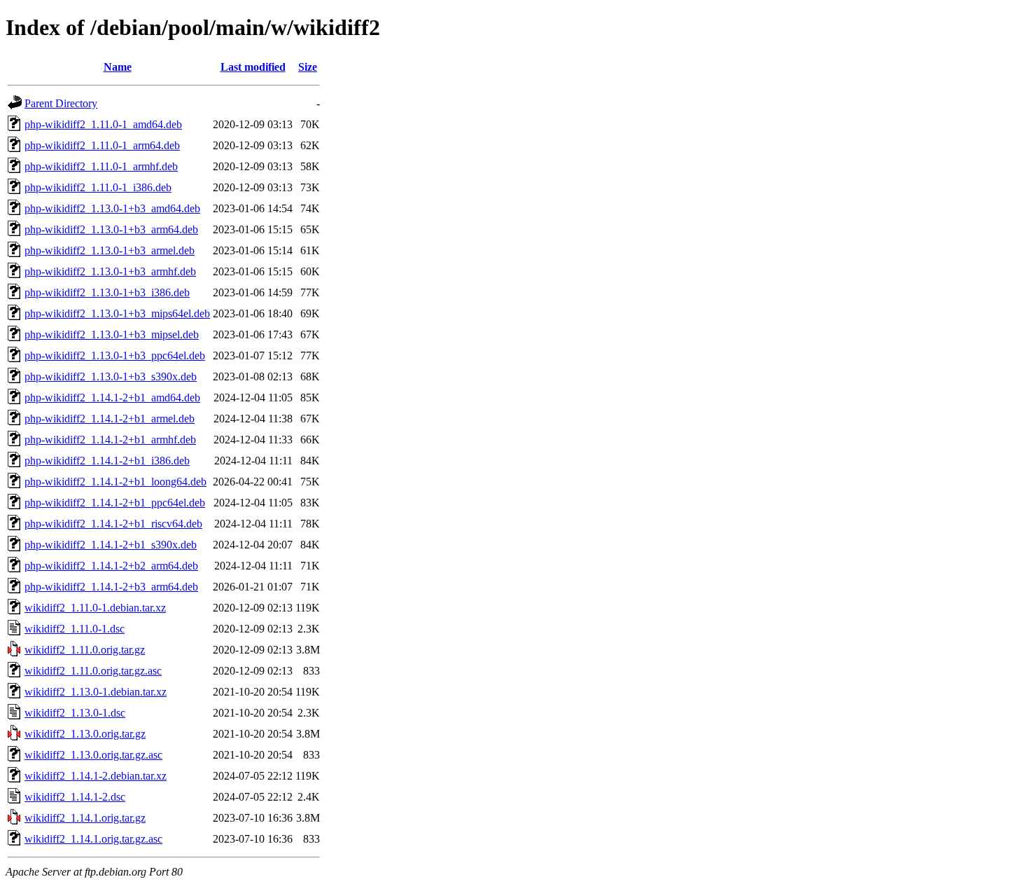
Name (118, 67)
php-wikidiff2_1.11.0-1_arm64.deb (102, 145)
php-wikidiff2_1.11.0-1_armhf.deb (101, 166)
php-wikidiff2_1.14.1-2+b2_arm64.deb (111, 566)
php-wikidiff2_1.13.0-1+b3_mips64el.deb (117, 313)
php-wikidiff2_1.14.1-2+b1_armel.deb (109, 418)
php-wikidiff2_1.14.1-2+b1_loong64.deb (115, 482)
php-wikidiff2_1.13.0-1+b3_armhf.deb (110, 271)
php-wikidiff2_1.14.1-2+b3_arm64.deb (111, 587)
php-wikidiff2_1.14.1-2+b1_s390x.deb (110, 545)
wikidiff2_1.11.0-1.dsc (74, 629)
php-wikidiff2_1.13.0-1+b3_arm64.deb (111, 229)
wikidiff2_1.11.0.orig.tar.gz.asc (93, 671)
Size (307, 67)
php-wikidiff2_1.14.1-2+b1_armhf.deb (110, 440)
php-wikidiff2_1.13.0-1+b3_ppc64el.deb (114, 355)
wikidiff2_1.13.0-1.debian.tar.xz (95, 692)
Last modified (253, 67)
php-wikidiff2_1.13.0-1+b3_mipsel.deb (111, 334)
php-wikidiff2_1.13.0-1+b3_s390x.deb (110, 376)
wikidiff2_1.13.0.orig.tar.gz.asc (93, 755)
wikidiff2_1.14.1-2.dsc (74, 797)
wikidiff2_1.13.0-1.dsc (74, 713)
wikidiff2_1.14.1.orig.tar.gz (85, 818)
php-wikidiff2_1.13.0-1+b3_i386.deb (107, 292)
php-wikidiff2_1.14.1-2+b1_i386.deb (107, 461)
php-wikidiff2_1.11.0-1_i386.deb (98, 187)
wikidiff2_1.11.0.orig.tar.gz (84, 650)
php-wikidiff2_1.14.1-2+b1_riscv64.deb (113, 524)
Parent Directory (60, 103)
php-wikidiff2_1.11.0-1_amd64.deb (103, 124)
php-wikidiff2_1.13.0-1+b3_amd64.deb (112, 208)
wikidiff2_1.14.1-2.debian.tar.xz (95, 776)
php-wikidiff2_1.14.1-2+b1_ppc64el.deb (114, 503)
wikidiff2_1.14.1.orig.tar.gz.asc (93, 839)
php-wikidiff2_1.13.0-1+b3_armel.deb (109, 250)
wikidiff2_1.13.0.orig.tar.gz (85, 734)
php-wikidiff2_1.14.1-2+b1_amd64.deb (112, 397)
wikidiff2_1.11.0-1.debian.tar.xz (95, 608)
